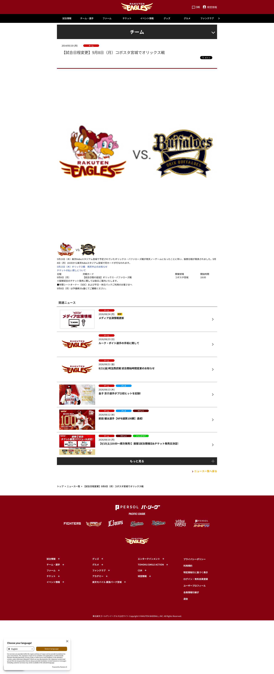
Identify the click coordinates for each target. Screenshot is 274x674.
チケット (127, 18)
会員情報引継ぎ (191, 592)
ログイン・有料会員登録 (195, 579)
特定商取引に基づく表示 (195, 572)
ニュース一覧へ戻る (205, 471)
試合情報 (66, 18)
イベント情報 (147, 18)
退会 (185, 598)
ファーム (107, 18)
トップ (60, 486)
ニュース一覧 (73, 486)
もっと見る (137, 461)
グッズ (167, 18)
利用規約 (187, 565)
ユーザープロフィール (194, 585)
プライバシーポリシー (194, 559)
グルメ (187, 18)
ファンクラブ (207, 18)
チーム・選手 (87, 18)
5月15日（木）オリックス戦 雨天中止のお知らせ (82, 266)
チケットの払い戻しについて (71, 270)
